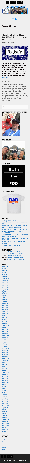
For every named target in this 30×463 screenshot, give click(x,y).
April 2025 (4, 297)
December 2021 (5, 376)
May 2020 (4, 413)
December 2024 (5, 305)
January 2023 (5, 351)
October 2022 (5, 356)
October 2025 (5, 286)
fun (16, 93)
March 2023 (4, 347)
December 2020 (5, 400)
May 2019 (4, 431)
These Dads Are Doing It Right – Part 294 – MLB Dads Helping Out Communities (14, 37)
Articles (4, 440)
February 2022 (5, 372)
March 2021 (4, 394)
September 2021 (5, 382)
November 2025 (5, 284)
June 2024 (4, 317)
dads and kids (19, 89)
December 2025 (5, 282)
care (13, 86)
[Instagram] (14, 2)
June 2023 (4, 341)
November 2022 (5, 354)
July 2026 (4, 268)
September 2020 (6, 406)
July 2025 (4, 292)
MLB (21, 96)
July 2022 (4, 362)
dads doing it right (12, 91)
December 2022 (5, 352)
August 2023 (5, 337)
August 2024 (5, 313)
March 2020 (4, 417)
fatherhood (5, 93)
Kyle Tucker (8, 96)
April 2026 (4, 274)
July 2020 (4, 409)
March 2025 (4, 299)
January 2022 (5, 374)
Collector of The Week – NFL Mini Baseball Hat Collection (14, 229)
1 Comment (7, 100)
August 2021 (5, 384)
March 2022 (4, 370)
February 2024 (5, 325)
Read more (5, 77)
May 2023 (4, 343)
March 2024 (4, 323)
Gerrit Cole (20, 93)
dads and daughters (10, 89)
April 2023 (4, 345)
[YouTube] (18, 2)
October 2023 (5, 333)
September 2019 (5, 429)
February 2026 (5, 278)
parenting (4, 98)
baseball (9, 86)
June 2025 (4, 294)
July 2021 (4, 386)
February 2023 (5, 349)
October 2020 (5, 404)
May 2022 (4, 366)
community (22, 86)
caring (16, 86)
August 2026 (5, 266)
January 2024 (5, 327)
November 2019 (5, 425)
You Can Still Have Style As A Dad (9, 220)
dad (26, 86)
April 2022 (4, 368)
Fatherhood (7, 82)
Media (3, 446)
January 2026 (5, 280)
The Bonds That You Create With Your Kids (11, 245)
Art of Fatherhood (8, 84)
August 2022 (5, 360)
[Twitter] (11, 2)
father (19, 91)
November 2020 (5, 402)
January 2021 (5, 398)
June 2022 (4, 364)
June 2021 (4, 388)
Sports (3, 449)
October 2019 (5, 427)
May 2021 (4, 390)
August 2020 (5, 407)
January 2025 (5, 303)
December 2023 (5, 329)
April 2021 (4, 392)
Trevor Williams (17, 98)
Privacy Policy (22, 460)
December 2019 (5, 423)
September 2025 (5, 288)
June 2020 (4, 411)
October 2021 (5, 380)
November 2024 (5, 307)
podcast (10, 98)
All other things (5, 438)
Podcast (4, 447)
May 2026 (4, 272)
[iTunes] (21, 2)
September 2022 (5, 358)
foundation (11, 93)
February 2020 (5, 419)
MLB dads (24, 96)
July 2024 (4, 315)
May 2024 (4, 319)
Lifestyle (4, 444)
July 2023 (4, 339)
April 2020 (4, 415)
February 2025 (5, 301)
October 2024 (5, 309)
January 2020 (5, 421)
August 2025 (5, 290)
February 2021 (5, 396)
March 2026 (4, 276)
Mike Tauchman (15, 96)
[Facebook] (7, 2)
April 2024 (4, 321)
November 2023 (5, 331)
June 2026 (4, 270)
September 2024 (6, 311)
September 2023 (6, 335)
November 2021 (5, 378)
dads (3, 89)
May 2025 (4, 295)
